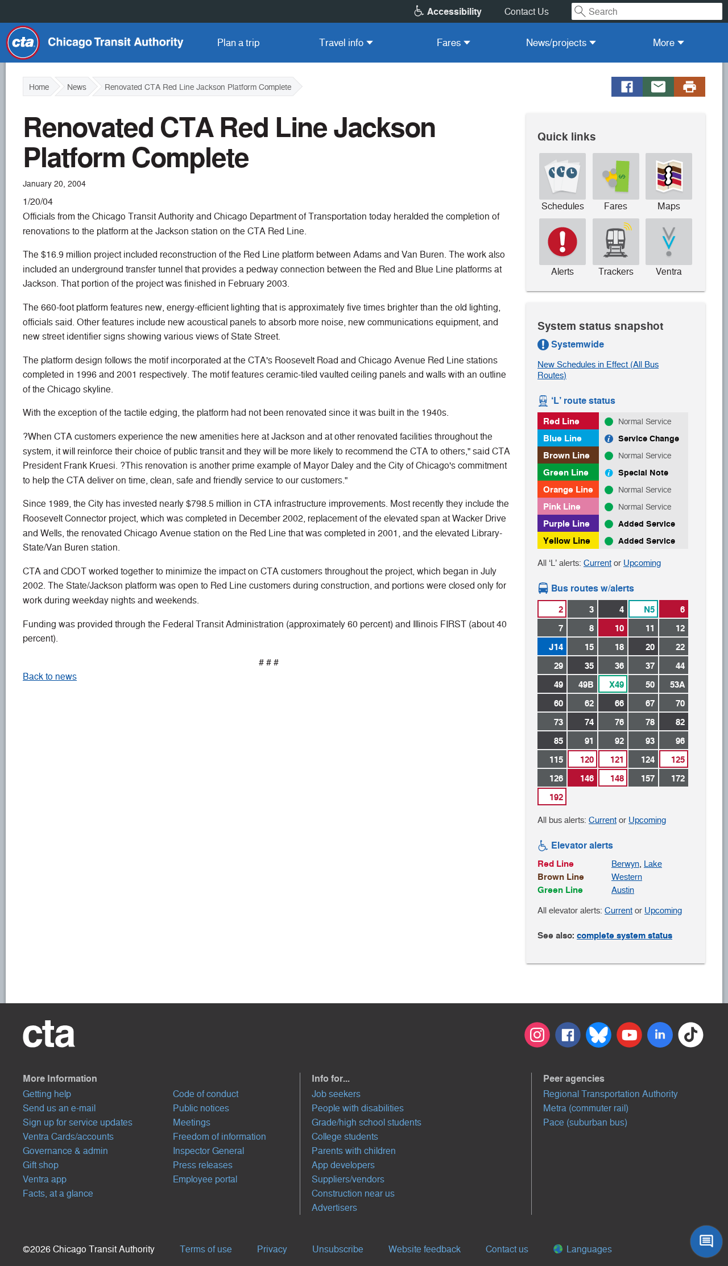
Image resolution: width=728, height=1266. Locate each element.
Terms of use (206, 1249)
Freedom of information (219, 1136)
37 (650, 666)
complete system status (624, 935)
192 (556, 797)
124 (648, 759)
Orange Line (568, 489)
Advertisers (334, 1208)
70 (680, 703)
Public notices (201, 1108)
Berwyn (625, 863)
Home (39, 87)
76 (619, 722)
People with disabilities (358, 1108)
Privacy (272, 1249)
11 (650, 628)
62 (589, 703)
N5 (649, 609)
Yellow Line (566, 540)
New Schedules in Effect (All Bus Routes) (598, 369)
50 (650, 684)
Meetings (191, 1122)
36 (619, 666)
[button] (161, 1078)
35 (589, 666)
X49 (616, 684)
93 (650, 741)
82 (680, 722)
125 (678, 759)
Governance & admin (65, 1151)
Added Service (646, 523)
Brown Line (566, 455)
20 (650, 647)
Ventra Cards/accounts (68, 1136)
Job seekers (336, 1094)
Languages (588, 1249)
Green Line (566, 472)
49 (558, 684)
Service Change (648, 438)
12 (680, 628)
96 (680, 741)
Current (597, 563)
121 (617, 759)
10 (619, 628)
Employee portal (205, 1179)
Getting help (47, 1094)
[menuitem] (238, 43)
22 (680, 647)
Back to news (50, 676)
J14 (556, 647)
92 (619, 741)
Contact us (507, 1249)
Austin (622, 890)
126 (556, 778)
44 (680, 666)
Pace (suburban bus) (585, 1122)
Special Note (643, 472)
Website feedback (424, 1249)
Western (626, 877)
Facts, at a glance (58, 1193)
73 (558, 722)
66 (619, 703)
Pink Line (562, 506)
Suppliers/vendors (348, 1179)
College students (345, 1136)
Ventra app (45, 1179)
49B (586, 684)
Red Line (561, 421)
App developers (343, 1165)
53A (677, 684)
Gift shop (41, 1165)
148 (617, 778)
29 (558, 666)
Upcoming (642, 563)
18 (619, 647)
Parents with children (354, 1151)
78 (650, 722)
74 (589, 722)
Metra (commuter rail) (585, 1108)
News (76, 87)
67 (650, 703)
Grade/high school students (366, 1122)
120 (587, 759)
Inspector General (208, 1151)
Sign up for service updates (78, 1122)
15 (589, 647)
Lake (653, 863)
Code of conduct (205, 1094)
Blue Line (562, 438)
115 (556, 759)
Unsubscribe (337, 1249)
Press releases (203, 1165)
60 (558, 703)
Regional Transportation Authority (610, 1094)
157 (648, 778)
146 (587, 778)
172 (678, 778)
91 (589, 741)
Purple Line (566, 523)
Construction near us (353, 1193)
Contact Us (526, 11)
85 (558, 741)
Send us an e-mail (59, 1108)
